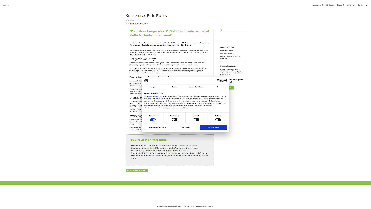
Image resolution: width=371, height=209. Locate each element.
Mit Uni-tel (351, 5)
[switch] (174, 119)
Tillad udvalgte (185, 127)
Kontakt (361, 5)
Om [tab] (218, 87)
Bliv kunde (329, 5)
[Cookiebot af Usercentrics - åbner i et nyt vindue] (218, 80)
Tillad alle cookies (213, 127)
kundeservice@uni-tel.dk (204, 206)
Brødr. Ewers (170, 153)
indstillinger (221, 103)
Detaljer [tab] (174, 87)
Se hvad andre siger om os (136, 170)
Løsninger (317, 5)
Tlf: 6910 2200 (189, 206)
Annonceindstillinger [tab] (196, 87)
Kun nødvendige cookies (157, 127)
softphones (151, 148)
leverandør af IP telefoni (188, 145)
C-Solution (183, 150)
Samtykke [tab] (153, 87)
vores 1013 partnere (155, 96)
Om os (339, 5)
